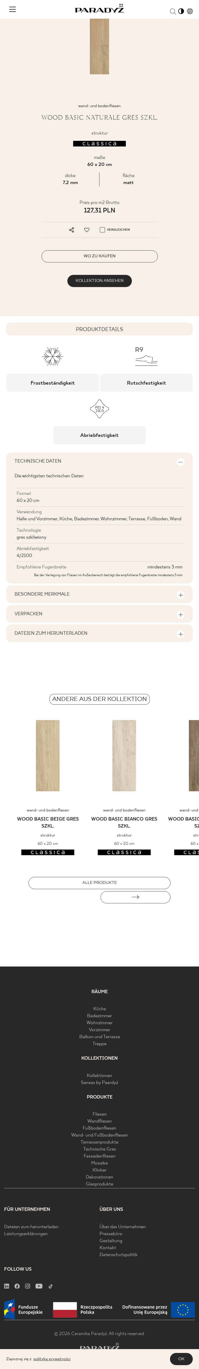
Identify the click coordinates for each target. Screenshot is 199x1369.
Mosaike (99, 1163)
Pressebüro (111, 1234)
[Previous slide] (63, 897)
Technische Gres (99, 1149)
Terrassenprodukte (99, 1142)
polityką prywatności (51, 1359)
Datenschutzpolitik (119, 1255)
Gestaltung (111, 1241)
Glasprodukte (99, 1184)
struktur (47, 835)
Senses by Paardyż (99, 1083)
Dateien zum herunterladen (31, 1227)
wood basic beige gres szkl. (48, 823)
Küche (99, 1009)
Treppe (99, 1044)
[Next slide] (135, 897)
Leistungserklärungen (26, 1234)
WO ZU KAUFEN (100, 256)
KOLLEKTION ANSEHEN (100, 280)
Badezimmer (99, 1016)
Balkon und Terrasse (99, 1037)
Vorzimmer (99, 1030)
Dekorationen (99, 1177)
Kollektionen (99, 1076)
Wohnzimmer (100, 1023)
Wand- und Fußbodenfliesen (99, 1135)
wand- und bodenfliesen (48, 810)
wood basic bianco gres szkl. (124, 823)
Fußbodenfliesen (99, 1128)
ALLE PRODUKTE (99, 882)
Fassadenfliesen (100, 1156)
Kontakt (108, 1248)
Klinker (99, 1170)
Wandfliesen (99, 1121)
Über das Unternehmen (123, 1227)
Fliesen (100, 1114)
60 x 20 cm (99, 164)
